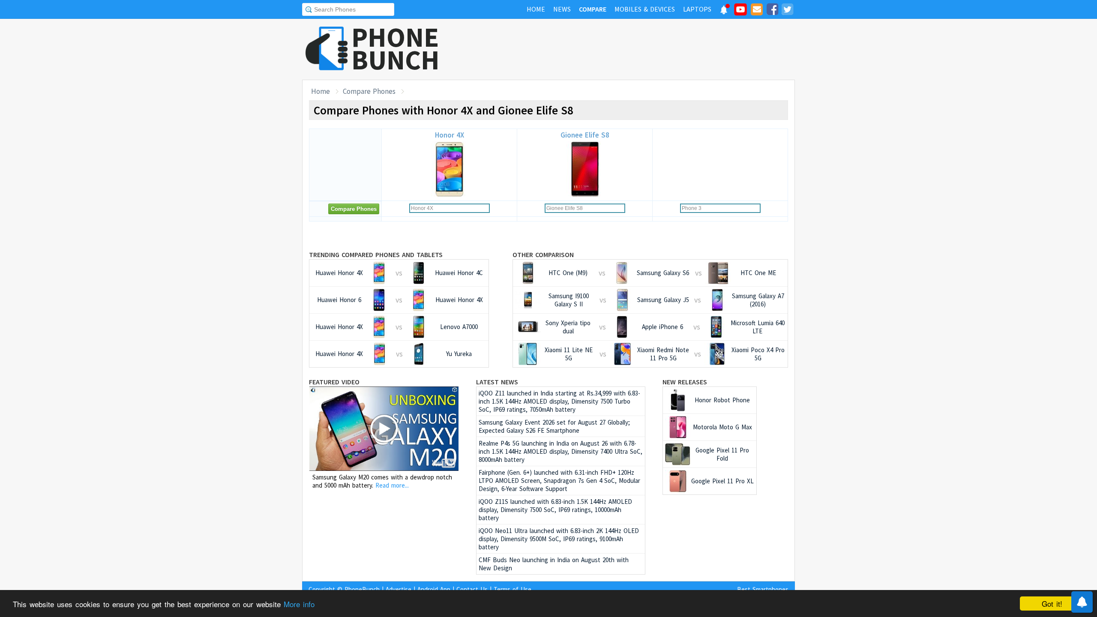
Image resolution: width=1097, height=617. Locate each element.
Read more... (392, 485)
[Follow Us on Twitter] (787, 10)
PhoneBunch (362, 589)
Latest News (497, 381)
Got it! (1052, 603)
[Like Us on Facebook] (772, 10)
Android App (433, 589)
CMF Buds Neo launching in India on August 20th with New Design (554, 564)
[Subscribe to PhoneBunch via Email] (756, 10)
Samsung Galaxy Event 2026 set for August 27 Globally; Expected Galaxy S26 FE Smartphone (554, 426)
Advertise (398, 589)
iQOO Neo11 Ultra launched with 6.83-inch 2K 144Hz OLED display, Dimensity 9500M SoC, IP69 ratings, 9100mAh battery (559, 539)
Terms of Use (512, 589)
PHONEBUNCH (395, 48)
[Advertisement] (639, 49)
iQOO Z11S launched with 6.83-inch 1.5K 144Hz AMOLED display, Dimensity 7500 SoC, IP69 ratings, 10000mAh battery (555, 509)
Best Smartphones (762, 589)
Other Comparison (543, 254)
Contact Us (472, 589)
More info (299, 604)
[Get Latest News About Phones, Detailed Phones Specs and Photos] (326, 49)
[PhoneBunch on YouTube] (740, 12)
